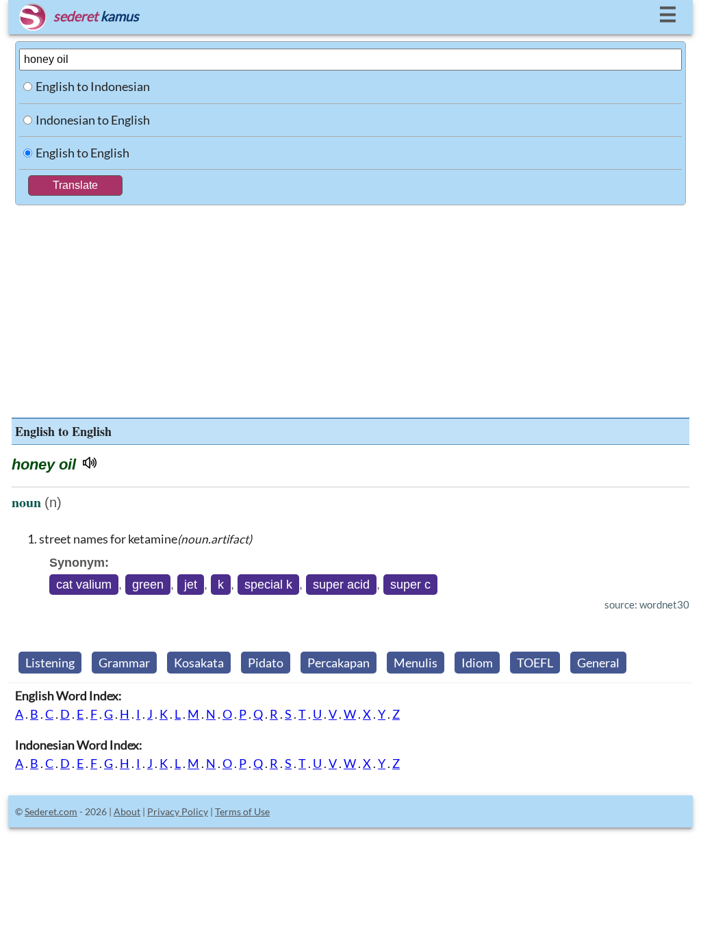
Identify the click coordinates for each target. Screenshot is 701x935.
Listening (50, 662)
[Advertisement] (350, 308)
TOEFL (535, 662)
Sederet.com (51, 811)
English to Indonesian (93, 86)
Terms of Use (242, 811)
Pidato (265, 662)
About (127, 811)
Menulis (415, 662)
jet (190, 584)
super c (410, 584)
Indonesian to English (93, 119)
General (598, 662)
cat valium (84, 584)
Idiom (477, 662)
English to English (82, 152)
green (148, 584)
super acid (341, 584)
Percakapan (338, 662)
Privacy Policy (177, 811)
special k (268, 584)
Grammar (124, 662)
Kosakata (199, 662)
